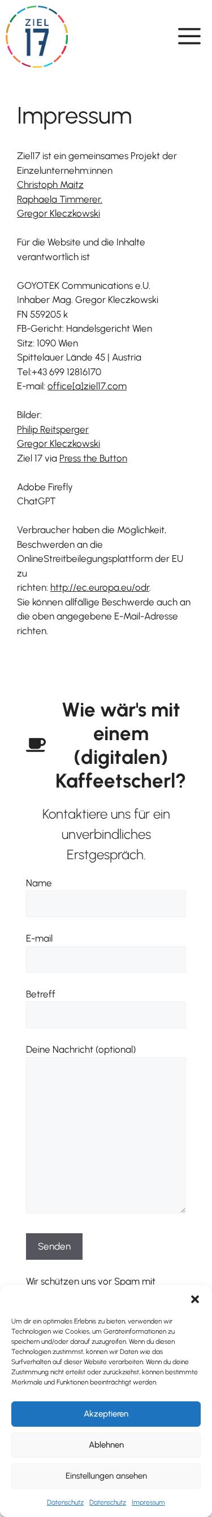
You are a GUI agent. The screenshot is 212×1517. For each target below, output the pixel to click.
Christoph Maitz (50, 184)
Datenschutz (65, 1502)
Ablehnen (106, 1445)
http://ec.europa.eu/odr (99, 587)
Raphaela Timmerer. (59, 199)
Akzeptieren (106, 1414)
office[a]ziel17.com (87, 386)
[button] (195, 1299)
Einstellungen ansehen (106, 1476)
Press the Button (93, 458)
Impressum (148, 1502)
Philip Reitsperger (53, 429)
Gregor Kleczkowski (58, 213)
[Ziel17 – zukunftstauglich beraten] (37, 36)
